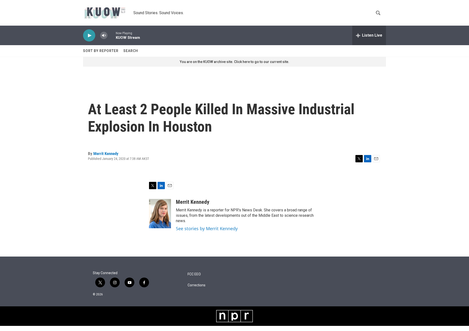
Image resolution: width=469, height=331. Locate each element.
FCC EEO (194, 274)
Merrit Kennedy (105, 153)
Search (130, 51)
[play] (89, 35)
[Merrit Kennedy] (160, 213)
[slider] (111, 35)
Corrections (196, 285)
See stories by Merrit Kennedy (207, 228)
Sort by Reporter (100, 51)
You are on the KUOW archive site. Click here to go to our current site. (234, 62)
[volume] (104, 35)
